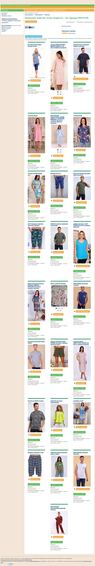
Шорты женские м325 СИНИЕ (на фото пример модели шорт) (59, 343)
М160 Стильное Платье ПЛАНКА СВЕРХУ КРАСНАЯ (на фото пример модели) (36, 286)
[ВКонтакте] (26, 27)
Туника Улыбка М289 (35, 173)
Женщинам (39, 15)
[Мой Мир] (32, 27)
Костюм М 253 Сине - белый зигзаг (35, 45)
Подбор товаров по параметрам (33, 36)
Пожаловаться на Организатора (85, 22)
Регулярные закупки (6, 15)
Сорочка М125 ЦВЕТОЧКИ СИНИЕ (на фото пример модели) (81, 343)
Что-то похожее (58, 98)
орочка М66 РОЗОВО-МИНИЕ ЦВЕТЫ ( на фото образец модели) (58, 46)
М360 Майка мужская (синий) (80, 284)
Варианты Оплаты (6, 28)
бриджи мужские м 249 (35, 452)
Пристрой (4, 14)
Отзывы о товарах (31, 21)
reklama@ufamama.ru (35, 561)
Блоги (13, 5)
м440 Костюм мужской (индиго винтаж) (81, 45)
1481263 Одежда (71, 33)
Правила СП (4, 29)
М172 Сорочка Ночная (58, 283)
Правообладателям (27, 559)
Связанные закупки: (69, 31)
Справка (4, 31)
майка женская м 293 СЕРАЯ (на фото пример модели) (81, 225)
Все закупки (29, 15)
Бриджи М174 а (56, 173)
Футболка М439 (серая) (36, 401)
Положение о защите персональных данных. (11, 559)
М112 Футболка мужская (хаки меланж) (81, 174)
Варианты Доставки (6, 27)
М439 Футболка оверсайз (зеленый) (59, 224)
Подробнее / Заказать (34, 85)
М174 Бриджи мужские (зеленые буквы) (35, 224)
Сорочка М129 (32, 115)
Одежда (47, 15)
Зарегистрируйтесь (9, 18)
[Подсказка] (37, 93)
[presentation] (66, 26)
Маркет (28, 5)
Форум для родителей (21, 5)
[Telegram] (33, 27)
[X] (30, 27)
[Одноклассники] (28, 27)
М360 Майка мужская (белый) (80, 453)
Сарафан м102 (78, 401)
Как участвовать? (7, 25)
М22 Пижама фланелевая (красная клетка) (58, 508)
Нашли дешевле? (71, 22)
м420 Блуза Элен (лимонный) (56, 401)
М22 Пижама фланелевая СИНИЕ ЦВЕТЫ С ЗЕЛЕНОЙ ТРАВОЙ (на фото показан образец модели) (57, 119)
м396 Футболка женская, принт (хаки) (59, 453)
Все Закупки (4, 13)
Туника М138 (77, 115)
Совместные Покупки (6, 5)
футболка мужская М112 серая (36, 342)
